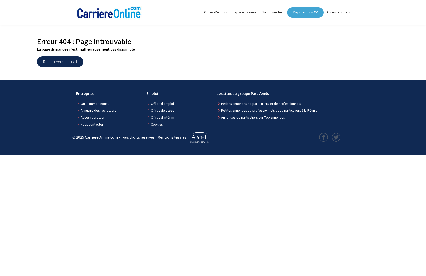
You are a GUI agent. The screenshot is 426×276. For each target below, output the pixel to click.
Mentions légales (171, 137)
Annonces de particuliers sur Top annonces (253, 117)
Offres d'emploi (215, 12)
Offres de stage (162, 110)
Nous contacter (92, 124)
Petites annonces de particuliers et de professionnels (261, 103)
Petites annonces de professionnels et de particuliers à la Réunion (270, 110)
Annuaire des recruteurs (98, 110)
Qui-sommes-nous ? (95, 103)
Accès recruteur (339, 12)
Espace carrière (244, 12)
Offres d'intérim (162, 117)
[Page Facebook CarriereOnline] (323, 137)
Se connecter (272, 12)
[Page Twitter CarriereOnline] (336, 137)
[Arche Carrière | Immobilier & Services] (199, 137)
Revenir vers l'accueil (60, 61)
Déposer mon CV (305, 12)
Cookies (157, 124)
